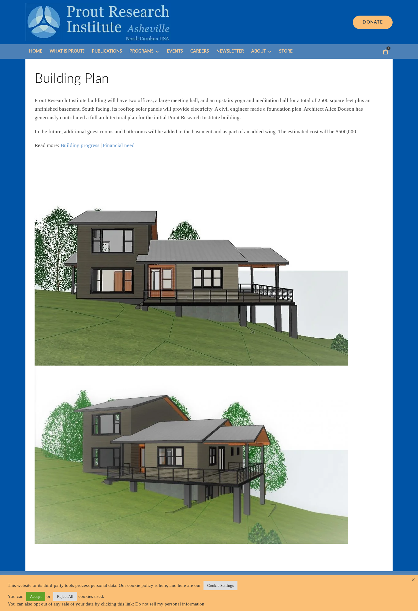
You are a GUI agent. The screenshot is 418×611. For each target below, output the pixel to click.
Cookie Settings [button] (220, 585)
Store (286, 51)
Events (175, 51)
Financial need (119, 145)
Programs (141, 51)
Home (35, 51)
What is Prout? (67, 51)
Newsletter (230, 51)
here (163, 585)
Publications (107, 51)
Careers (199, 51)
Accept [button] (36, 596)
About (258, 51)
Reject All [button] (65, 596)
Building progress (80, 145)
